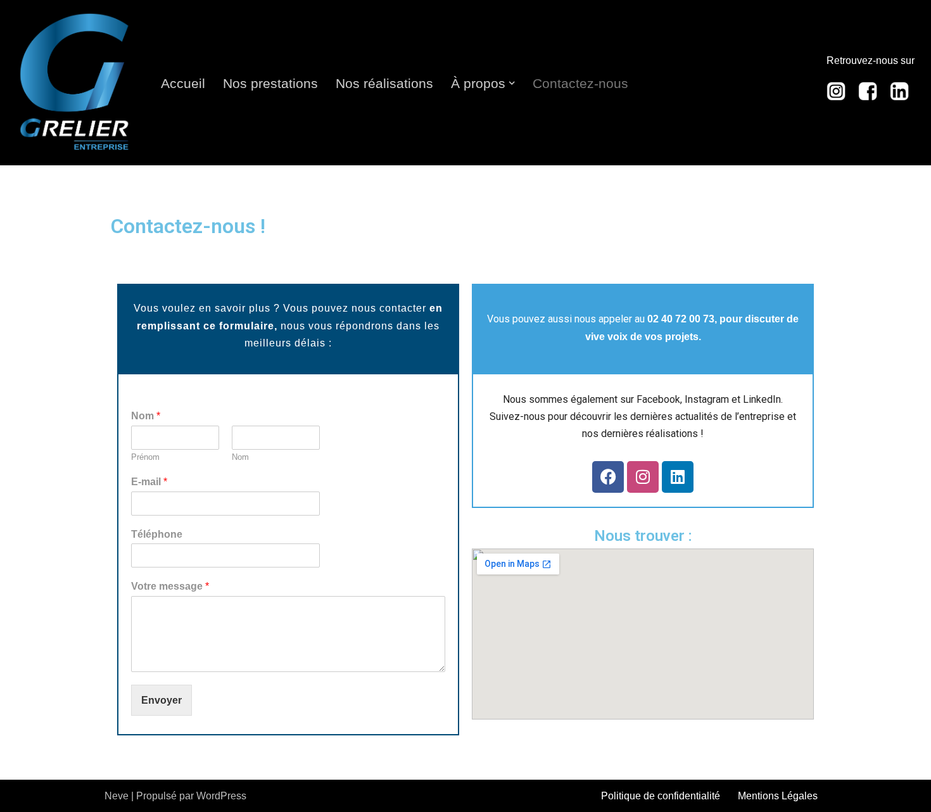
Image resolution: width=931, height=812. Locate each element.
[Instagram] (643, 477)
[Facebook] (608, 477)
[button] (512, 83)
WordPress (221, 795)
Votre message (170, 586)
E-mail (149, 481)
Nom (145, 415)
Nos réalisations (384, 83)
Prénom (145, 457)
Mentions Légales (778, 795)
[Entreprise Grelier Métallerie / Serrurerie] (74, 82)
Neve (116, 795)
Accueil (183, 83)
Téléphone (156, 534)
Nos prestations (270, 83)
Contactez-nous (580, 83)
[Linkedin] (678, 477)
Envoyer (161, 700)
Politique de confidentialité (660, 795)
